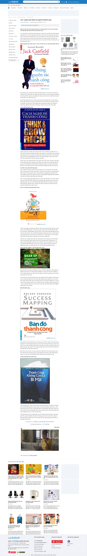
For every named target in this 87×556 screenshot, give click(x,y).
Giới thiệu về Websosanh (56, 544)
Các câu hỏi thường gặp (39, 544)
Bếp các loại (11, 33)
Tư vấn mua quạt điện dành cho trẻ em (69, 49)
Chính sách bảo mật (38, 549)
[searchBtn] (58, 2)
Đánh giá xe (56, 7)
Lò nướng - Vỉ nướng (13, 36)
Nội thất (10, 22)
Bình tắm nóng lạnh (12, 25)
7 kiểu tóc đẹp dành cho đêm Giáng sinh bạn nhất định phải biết (66, 75)
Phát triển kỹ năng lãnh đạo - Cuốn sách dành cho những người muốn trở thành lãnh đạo (66, 70)
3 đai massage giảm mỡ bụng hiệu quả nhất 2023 (50, 526)
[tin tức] (8, 8)
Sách (21, 33)
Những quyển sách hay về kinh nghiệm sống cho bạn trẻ (66, 58)
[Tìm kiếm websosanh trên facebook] (69, 541)
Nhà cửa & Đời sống (64, 7)
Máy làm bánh (11, 44)
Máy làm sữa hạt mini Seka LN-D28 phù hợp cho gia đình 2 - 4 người (33, 526)
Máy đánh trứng (12, 52)
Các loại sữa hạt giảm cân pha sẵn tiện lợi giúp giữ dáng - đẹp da (51, 477)
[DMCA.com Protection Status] (21, 552)
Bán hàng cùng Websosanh (73, 1)
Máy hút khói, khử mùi (13, 41)
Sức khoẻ (50, 7)
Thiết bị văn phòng (12, 20)
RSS (68, 545)
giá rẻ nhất (42, 424)
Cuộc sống (19, 7)
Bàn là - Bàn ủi (12, 28)
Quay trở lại (30, 455)
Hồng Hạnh (56, 427)
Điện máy (26, 7)
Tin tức (14, 17)
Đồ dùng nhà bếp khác (13, 57)
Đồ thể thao (32, 7)
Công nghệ (13, 7)
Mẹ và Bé (38, 7)
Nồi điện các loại (12, 54)
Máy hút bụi (11, 30)
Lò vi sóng (11, 38)
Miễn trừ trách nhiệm (38, 547)
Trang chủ (10, 17)
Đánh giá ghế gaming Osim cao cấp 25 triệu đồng (15, 502)
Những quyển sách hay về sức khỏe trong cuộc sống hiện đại (66, 64)
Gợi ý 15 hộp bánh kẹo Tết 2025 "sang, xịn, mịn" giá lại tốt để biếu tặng (33, 477)
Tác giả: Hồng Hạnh (24, 22)
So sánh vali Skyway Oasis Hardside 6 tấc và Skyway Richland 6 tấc (14, 526)
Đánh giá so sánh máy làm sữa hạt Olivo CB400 (33, 502)
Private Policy (70, 543)
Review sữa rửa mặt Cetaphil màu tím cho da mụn (50, 502)
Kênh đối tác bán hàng (56, 547)
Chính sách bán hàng (38, 546)
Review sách (44, 7)
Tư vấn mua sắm (30, 17)
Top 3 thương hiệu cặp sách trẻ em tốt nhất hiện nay (66, 81)
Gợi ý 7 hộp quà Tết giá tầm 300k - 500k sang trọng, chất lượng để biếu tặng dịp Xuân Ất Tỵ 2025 (16, 477)
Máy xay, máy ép (12, 49)
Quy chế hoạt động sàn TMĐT (40, 551)
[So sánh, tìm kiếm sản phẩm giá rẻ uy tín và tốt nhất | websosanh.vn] (13, 2)
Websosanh (28, 421)
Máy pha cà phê (12, 46)
